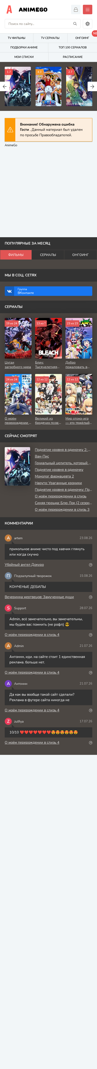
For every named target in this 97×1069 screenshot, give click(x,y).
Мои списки (24, 57)
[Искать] (75, 23)
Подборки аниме (24, 47)
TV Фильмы (16, 38)
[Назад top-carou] (4, 86)
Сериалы (48, 255)
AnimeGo (33, 9)
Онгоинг (80, 255)
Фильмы (16, 255)
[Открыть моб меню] (87, 9)
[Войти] (76, 9)
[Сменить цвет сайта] (87, 23)
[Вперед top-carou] (92, 86)
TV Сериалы (50, 38)
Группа (26, 291)
